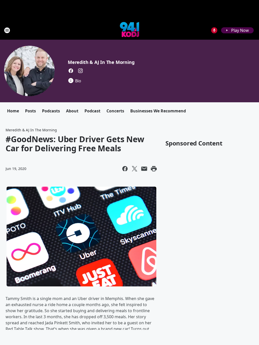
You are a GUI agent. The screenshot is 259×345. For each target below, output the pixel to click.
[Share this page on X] (134, 168)
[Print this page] (153, 168)
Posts (30, 111)
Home (13, 111)
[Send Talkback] (214, 30)
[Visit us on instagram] (80, 71)
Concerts (115, 111)
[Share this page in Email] (144, 168)
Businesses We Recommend (158, 111)
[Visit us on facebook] (71, 71)
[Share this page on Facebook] (124, 168)
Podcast (92, 111)
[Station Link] (129, 30)
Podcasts (51, 111)
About (72, 111)
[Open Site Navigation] (7, 30)
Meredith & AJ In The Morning (101, 62)
